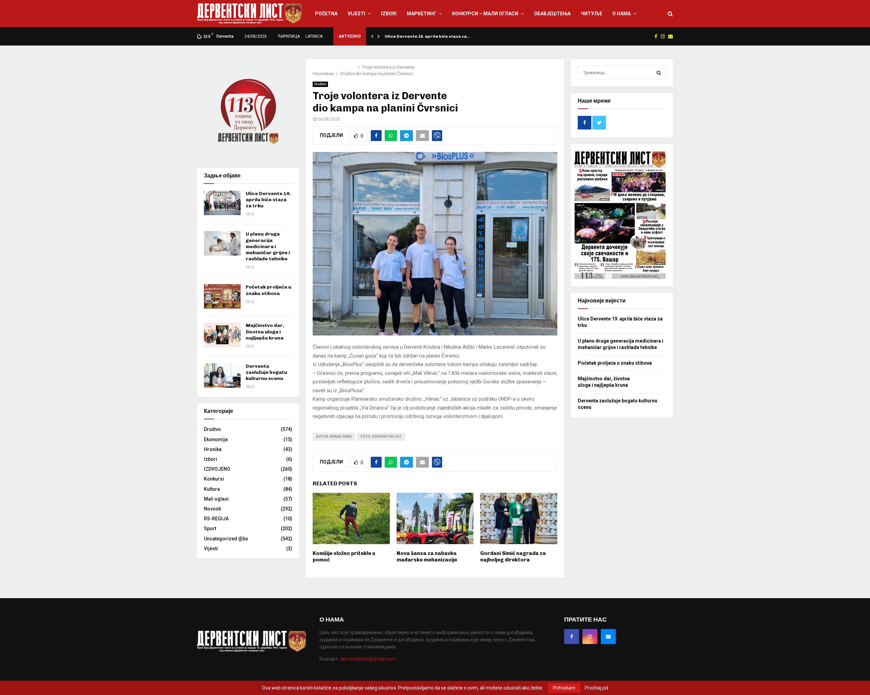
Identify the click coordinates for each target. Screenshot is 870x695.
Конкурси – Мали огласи (485, 13)
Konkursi (214, 479)
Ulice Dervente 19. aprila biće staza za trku (268, 200)
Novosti (212, 508)
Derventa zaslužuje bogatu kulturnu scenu (266, 372)
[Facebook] (571, 636)
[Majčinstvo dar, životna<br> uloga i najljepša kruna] (222, 335)
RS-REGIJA (216, 518)
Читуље (591, 13)
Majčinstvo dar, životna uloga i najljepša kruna (265, 332)
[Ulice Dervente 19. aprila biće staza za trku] (222, 203)
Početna (326, 13)
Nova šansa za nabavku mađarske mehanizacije (427, 556)
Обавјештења (552, 13)
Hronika (213, 449)
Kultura (212, 489)
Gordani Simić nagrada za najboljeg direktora (513, 556)
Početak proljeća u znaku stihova (268, 290)
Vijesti (356, 13)
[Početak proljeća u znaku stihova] (222, 296)
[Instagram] (589, 636)
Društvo (320, 84)
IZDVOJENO (217, 469)
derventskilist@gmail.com (367, 659)
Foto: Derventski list (381, 436)
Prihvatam (564, 688)
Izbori (389, 13)
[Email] (608, 636)
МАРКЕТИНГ (421, 13)
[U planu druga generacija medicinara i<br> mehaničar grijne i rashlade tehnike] (222, 243)
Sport (210, 528)
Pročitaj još (596, 687)
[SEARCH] (658, 73)
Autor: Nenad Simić (334, 436)
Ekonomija (216, 439)
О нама (621, 13)
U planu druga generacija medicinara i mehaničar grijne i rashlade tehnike (268, 246)
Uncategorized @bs (226, 538)
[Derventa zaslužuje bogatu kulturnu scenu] (222, 375)
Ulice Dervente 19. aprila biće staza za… (428, 36)
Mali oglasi (216, 499)
